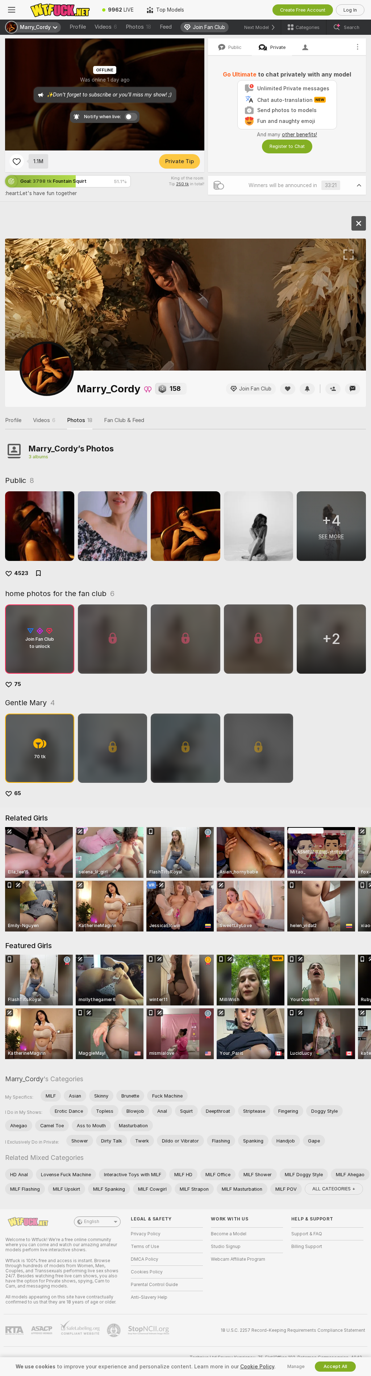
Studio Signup (226, 1246)
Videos (106, 27)
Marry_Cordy (24, 1079)
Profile (78, 27)
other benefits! (299, 134)
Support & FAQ (306, 1233)
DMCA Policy (144, 1259)
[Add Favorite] (16, 161)
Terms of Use (145, 1246)
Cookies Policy (147, 1271)
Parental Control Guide (154, 1284)
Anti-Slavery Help (149, 1297)
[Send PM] (352, 388)
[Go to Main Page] (59, 10)
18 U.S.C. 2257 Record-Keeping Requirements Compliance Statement (293, 1330)
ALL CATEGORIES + (333, 1188)
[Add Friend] (333, 388)
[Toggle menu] (11, 10)
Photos (138, 27)
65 (17, 793)
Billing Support (306, 1246)
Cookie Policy (257, 1366)
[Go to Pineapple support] (114, 1330)
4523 (21, 573)
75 (17, 684)
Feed (166, 27)
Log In (350, 10)
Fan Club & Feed (124, 420)
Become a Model (228, 1233)
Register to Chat (287, 146)
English (91, 1221)
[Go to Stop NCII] (149, 1330)
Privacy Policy (146, 1233)
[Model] (358, 223)
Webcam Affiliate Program (238, 1259)
